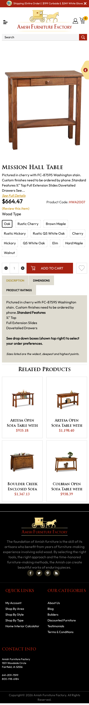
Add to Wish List (81, 268)
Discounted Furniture (62, 620)
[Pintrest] (47, 573)
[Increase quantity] (23, 268)
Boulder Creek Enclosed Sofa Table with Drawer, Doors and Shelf (22, 487)
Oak (7, 224)
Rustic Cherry (27, 224)
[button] (5, 22)
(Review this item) (15, 208)
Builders (53, 614)
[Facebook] (30, 573)
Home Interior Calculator (22, 626)
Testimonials (56, 626)
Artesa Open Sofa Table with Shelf (22, 423)
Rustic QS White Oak (49, 233)
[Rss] (56, 573)
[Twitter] (39, 573)
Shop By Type (14, 620)
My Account (13, 603)
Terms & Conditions (60, 632)
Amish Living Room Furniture (64, 46)
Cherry (77, 233)
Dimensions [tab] (41, 280)
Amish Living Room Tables (27, 51)
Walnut (9, 253)
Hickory (10, 243)
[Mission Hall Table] (44, 110)
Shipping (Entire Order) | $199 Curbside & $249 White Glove (48, 3)
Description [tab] (15, 280)
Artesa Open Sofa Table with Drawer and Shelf (66, 423)
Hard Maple (74, 243)
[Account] (76, 21)
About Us (54, 603)
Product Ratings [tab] (19, 290)
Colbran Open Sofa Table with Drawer (66, 487)
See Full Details (13, 195)
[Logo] (44, 20)
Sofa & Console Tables (69, 51)
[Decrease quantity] (6, 268)
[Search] (83, 37)
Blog (51, 609)
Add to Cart (52, 268)
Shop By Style (14, 614)
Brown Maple (56, 224)
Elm (55, 243)
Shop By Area (27, 46)
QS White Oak (34, 243)
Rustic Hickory (15, 233)
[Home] (7, 46)
